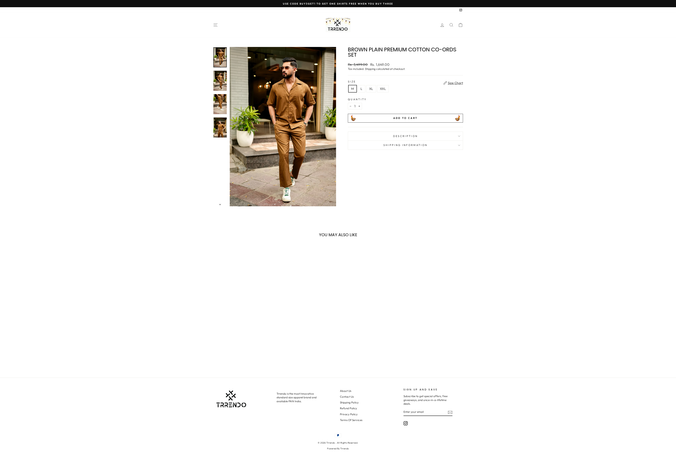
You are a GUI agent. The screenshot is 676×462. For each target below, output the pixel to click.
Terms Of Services (351, 420)
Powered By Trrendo (338, 448)
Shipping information (405, 145)
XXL (383, 89)
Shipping (370, 69)
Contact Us (347, 396)
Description (405, 136)
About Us (345, 391)
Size (352, 81)
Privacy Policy (349, 414)
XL (371, 89)
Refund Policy (348, 408)
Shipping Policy (349, 402)
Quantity (357, 99)
